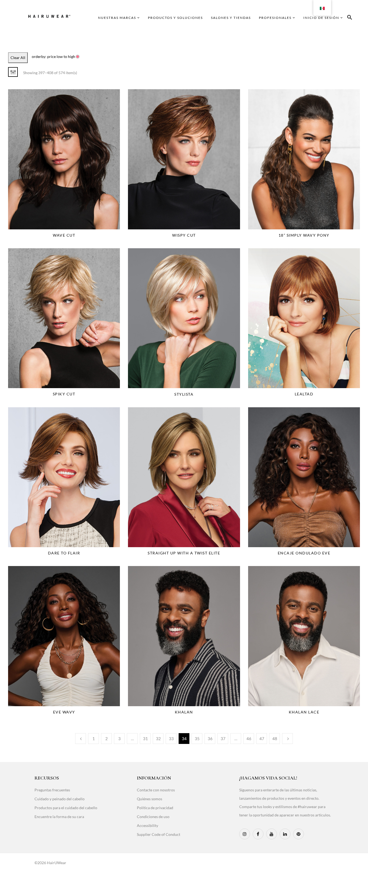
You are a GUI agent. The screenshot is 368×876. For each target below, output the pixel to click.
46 (249, 738)
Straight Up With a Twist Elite (184, 553)
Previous (80, 738)
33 (171, 738)
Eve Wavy (64, 712)
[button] (349, 18)
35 (197, 738)
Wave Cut (64, 235)
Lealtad (304, 394)
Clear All (18, 57)
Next (287, 738)
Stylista (183, 394)
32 (158, 738)
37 (223, 738)
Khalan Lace (304, 712)
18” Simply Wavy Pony (304, 235)
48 (274, 738)
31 (145, 738)
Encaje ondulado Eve (304, 553)
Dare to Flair (64, 553)
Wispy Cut (184, 235)
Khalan (184, 712)
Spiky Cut (64, 394)
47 (261, 738)
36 (210, 738)
